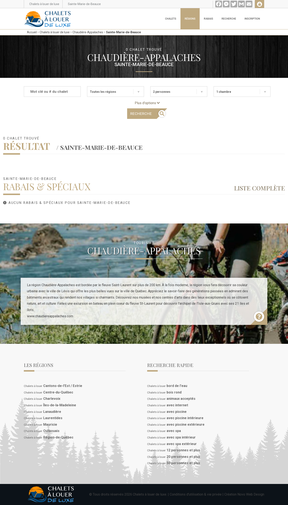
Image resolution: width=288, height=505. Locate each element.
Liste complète (259, 188)
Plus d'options (146, 103)
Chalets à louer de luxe (55, 32)
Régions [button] (190, 18)
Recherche (229, 18)
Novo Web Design (250, 494)
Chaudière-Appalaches (88, 32)
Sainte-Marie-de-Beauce (123, 32)
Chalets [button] (170, 18)
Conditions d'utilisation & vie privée (196, 494)
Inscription (252, 18)
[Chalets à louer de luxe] (48, 13)
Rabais (208, 18)
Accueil (32, 32)
